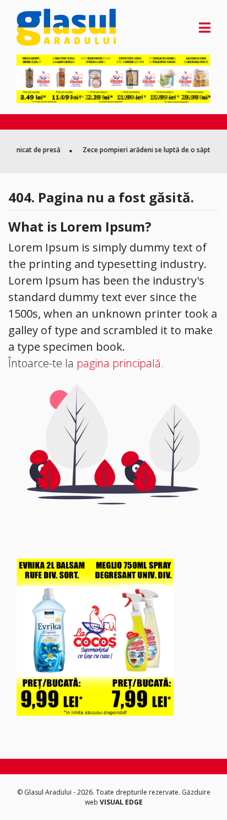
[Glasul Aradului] (46, 27)
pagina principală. (120, 363)
